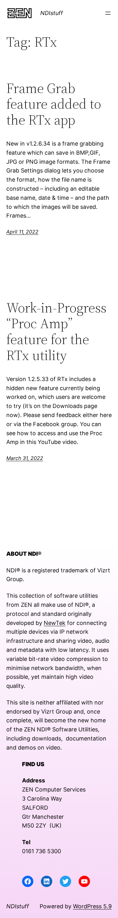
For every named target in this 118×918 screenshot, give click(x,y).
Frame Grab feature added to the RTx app (53, 104)
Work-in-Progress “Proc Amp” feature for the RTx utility (56, 331)
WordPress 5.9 (92, 906)
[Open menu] (108, 13)
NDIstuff (51, 13)
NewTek (54, 623)
